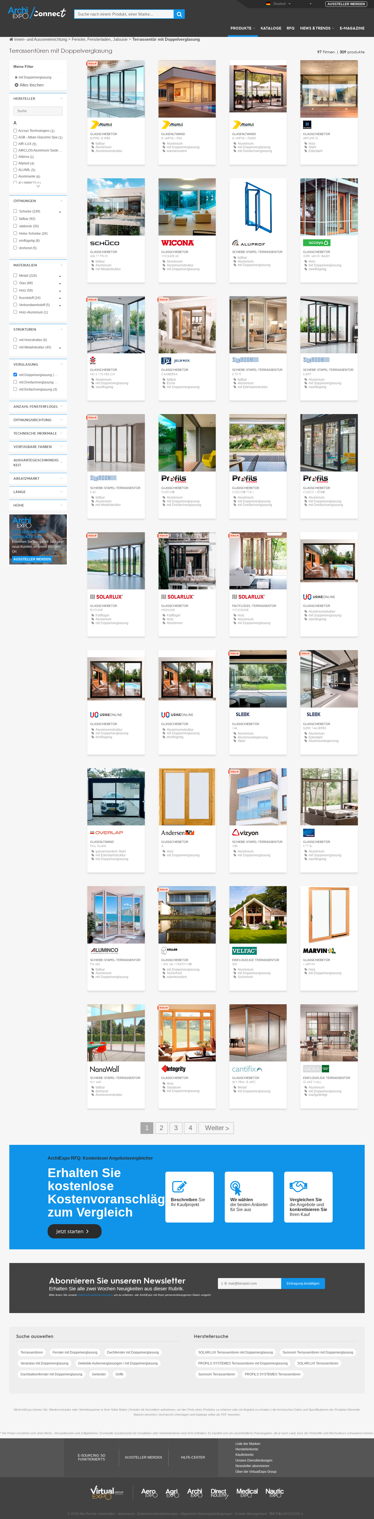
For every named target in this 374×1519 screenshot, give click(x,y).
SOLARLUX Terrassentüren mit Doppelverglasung (235, 1352)
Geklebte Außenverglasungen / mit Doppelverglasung (118, 1363)
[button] (38, 98)
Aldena (26, 157)
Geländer (99, 1374)
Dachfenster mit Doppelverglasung (133, 1352)
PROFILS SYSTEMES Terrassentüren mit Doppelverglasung (243, 1363)
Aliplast (26, 163)
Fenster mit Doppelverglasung (75, 1352)
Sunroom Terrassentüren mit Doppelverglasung (318, 1352)
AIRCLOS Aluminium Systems (40, 151)
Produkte (241, 27)
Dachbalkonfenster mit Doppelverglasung (51, 1374)
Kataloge (271, 27)
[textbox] (124, 14)
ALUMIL (26, 170)
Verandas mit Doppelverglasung (44, 1363)
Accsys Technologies (36, 131)
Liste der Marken (247, 1444)
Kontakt (329, 69)
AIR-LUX (27, 144)
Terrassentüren (32, 1352)
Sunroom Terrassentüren (216, 1374)
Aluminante (29, 176)
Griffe (119, 1374)
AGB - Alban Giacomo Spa (40, 137)
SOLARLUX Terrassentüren (317, 1363)
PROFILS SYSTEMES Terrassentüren (273, 1374)
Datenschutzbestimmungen (95, 1294)
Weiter (216, 1128)
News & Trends (315, 27)
